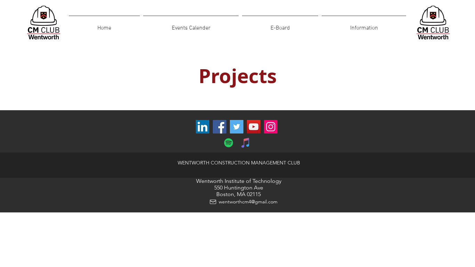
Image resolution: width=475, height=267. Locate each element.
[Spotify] (228, 142)
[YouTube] (253, 127)
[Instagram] (270, 127)
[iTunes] (245, 142)
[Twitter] (236, 127)
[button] (364, 25)
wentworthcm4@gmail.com (248, 202)
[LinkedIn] (202, 127)
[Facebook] (219, 127)
